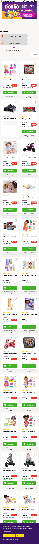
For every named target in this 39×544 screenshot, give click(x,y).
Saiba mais (7, 531)
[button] (10, 539)
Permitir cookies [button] (9, 536)
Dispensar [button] (20, 536)
